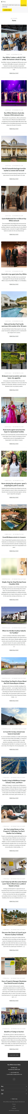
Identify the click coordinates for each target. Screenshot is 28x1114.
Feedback (14, 1108)
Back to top (14, 1098)
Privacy (14, 1104)
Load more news (14, 1055)
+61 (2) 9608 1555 (14, 1072)
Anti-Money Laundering (14, 1110)
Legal (14, 1106)
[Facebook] (14, 1079)
